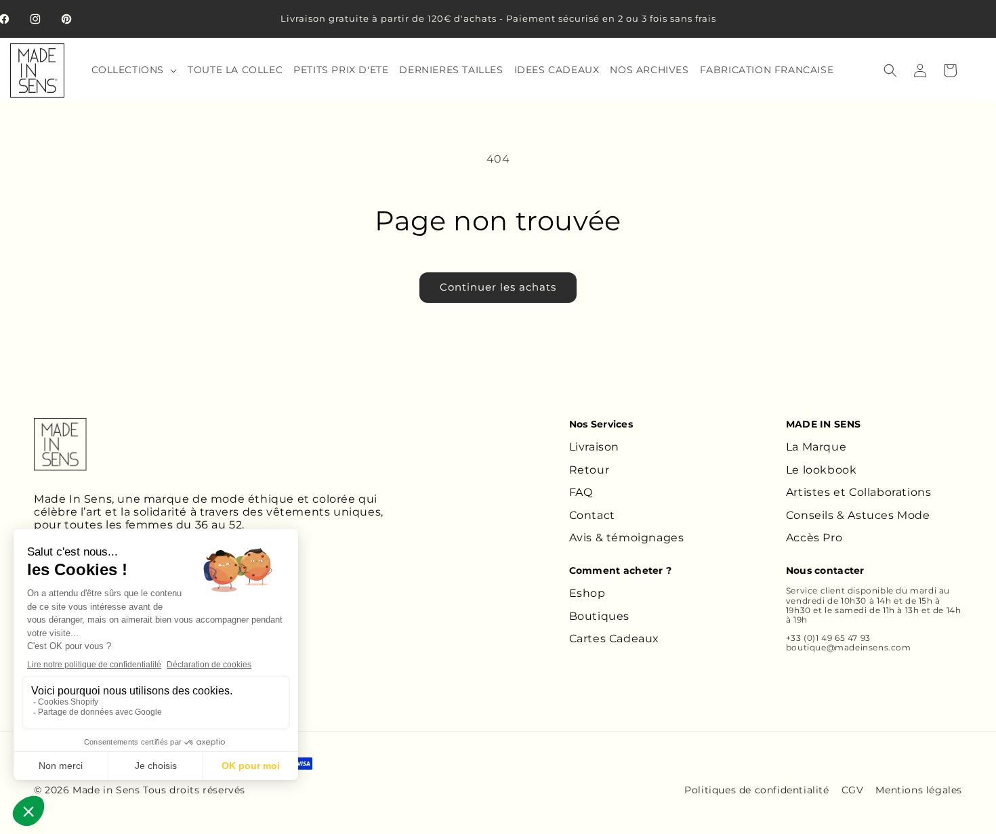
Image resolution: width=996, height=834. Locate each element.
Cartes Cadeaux (614, 638)
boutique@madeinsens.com (848, 647)
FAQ (581, 492)
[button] (133, 70)
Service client (815, 590)
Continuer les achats (498, 286)
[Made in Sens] (60, 444)
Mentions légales (918, 790)
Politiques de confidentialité (756, 790)
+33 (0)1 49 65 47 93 (828, 638)
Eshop (587, 593)
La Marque (816, 446)
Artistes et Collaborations (859, 492)
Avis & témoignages (626, 537)
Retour (589, 469)
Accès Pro (814, 537)
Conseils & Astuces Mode (858, 515)
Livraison (594, 446)
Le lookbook (821, 469)
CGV (853, 790)
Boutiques (599, 616)
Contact (592, 515)
